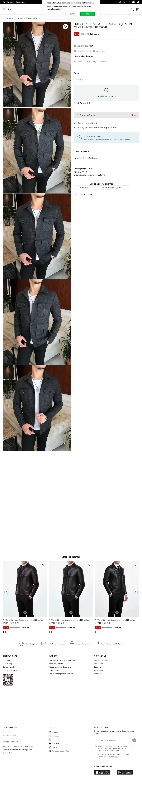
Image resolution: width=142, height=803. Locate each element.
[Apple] (104, 772)
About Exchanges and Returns (61, 674)
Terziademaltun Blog (60, 751)
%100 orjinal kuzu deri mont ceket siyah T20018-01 (69, 621)
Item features (82, 151)
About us (6, 660)
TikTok (55, 747)
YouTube (55, 743)
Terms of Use (8, 732)
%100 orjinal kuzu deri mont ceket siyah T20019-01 (115, 621)
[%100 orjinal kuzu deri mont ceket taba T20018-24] (25, 589)
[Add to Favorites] (65, 26)
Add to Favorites (43, 565)
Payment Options (84, 194)
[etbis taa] (8, 680)
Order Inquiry (54, 670)
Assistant (97, 674)
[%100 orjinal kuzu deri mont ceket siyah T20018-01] (71, 589)
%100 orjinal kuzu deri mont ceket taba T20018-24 (23, 621)
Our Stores (8, 2)
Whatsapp (98, 670)
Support (97, 667)
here (116, 757)
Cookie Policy (8, 753)
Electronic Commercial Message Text (17, 750)
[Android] (127, 772)
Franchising (8, 664)
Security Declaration (11, 735)
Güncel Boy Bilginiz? (83, 46)
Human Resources (10, 670)
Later (72, 14)
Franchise (21, 2)
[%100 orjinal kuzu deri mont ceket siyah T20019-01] (117, 589)
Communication (101, 660)
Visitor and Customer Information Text (18, 746)
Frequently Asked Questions (60, 667)
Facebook (56, 736)
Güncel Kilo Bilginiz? (83, 56)
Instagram (56, 732)
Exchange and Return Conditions (62, 660)
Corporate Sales (9, 667)
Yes (87, 14)
